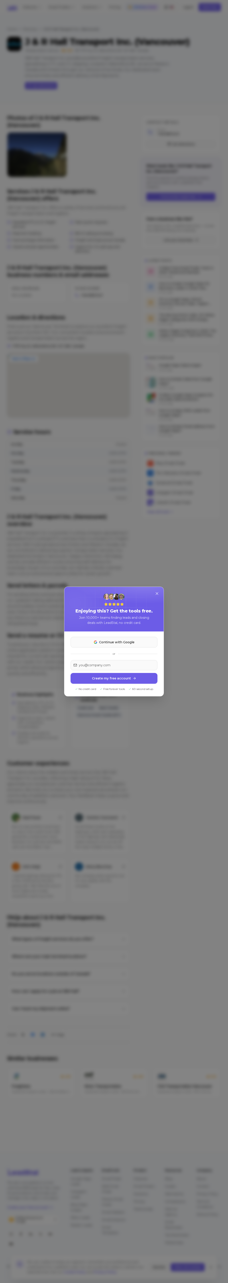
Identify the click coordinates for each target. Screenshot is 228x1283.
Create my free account (111, 678)
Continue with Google (116, 642)
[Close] (157, 594)
